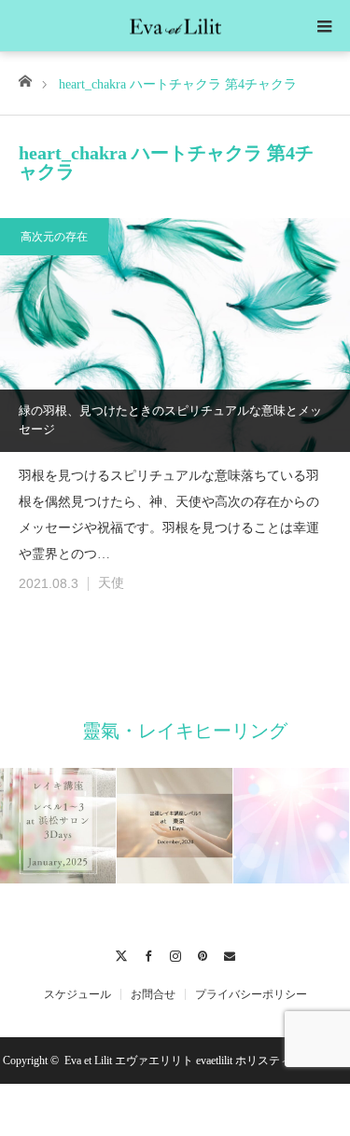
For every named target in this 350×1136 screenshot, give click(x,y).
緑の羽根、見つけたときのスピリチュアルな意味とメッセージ (170, 420)
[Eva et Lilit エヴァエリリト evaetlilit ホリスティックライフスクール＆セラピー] (175, 24)
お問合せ (153, 994)
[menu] (324, 26)
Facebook (148, 953)
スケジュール (77, 994)
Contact (229, 953)
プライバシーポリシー (251, 994)
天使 (111, 583)
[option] (58, 825)
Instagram (175, 953)
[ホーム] (25, 80)
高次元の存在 (54, 236)
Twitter (121, 953)
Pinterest (202, 953)
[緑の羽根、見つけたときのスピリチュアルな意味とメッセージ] (175, 334)
